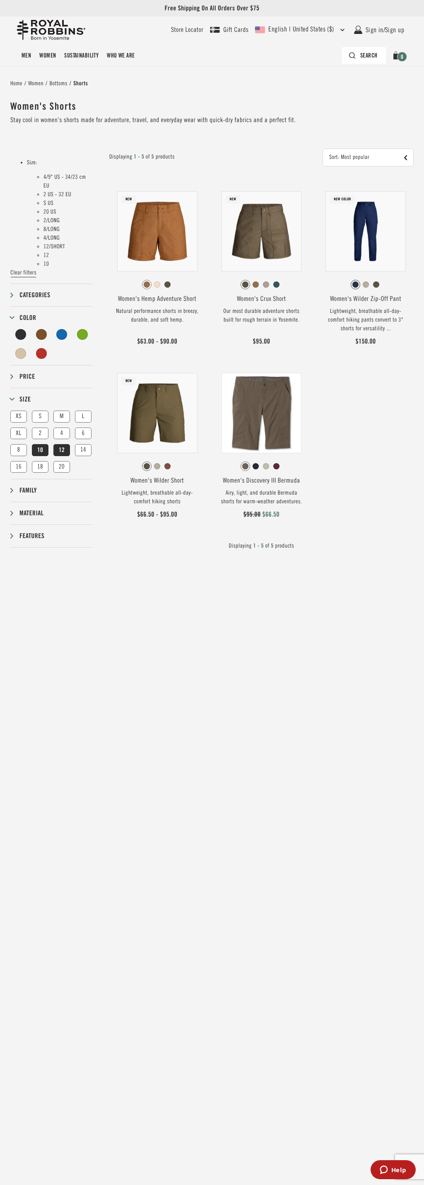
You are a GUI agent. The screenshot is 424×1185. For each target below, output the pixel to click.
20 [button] (62, 466)
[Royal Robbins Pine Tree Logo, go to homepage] (51, 30)
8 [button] (18, 449)
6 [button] (83, 433)
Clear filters (23, 272)
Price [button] (27, 376)
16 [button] (19, 466)
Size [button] (25, 399)
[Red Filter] (41, 353)
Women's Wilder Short (157, 480)
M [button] (62, 416)
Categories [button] (34, 295)
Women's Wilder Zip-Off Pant (365, 299)
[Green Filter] (82, 334)
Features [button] (31, 536)
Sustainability (81, 55)
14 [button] (83, 449)
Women (47, 55)
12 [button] (62, 450)
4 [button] (61, 433)
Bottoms (58, 83)
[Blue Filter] (61, 334)
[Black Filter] (20, 334)
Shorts (80, 83)
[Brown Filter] (41, 334)
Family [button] (28, 490)
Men (26, 55)
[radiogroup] (157, 285)
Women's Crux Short (261, 299)
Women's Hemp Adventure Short (157, 299)
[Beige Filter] (20, 353)
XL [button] (18, 433)
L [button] (83, 416)
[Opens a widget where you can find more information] (393, 1170)
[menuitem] (26, 55)
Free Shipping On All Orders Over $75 (211, 8)
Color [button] (27, 318)
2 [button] (40, 433)
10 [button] (40, 450)
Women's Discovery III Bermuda (261, 480)
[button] (397, 55)
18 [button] (40, 466)
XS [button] (19, 416)
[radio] (147, 284)
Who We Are (121, 55)
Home (16, 83)
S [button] (40, 416)
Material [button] (31, 513)
